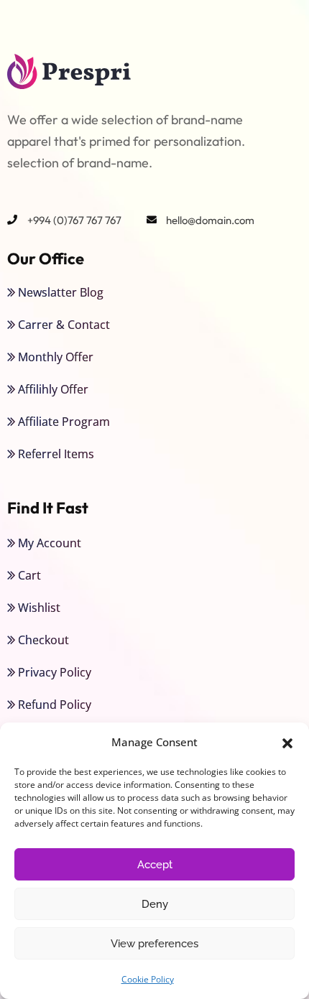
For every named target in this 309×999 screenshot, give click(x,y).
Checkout (43, 640)
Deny (155, 904)
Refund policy (54, 704)
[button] (287, 742)
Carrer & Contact (64, 325)
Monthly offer (55, 357)
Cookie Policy (147, 979)
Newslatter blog (60, 292)
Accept (154, 864)
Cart (29, 575)
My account (49, 543)
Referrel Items (56, 454)
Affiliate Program (64, 421)
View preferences (154, 943)
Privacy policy (54, 672)
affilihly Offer (53, 389)
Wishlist (39, 607)
